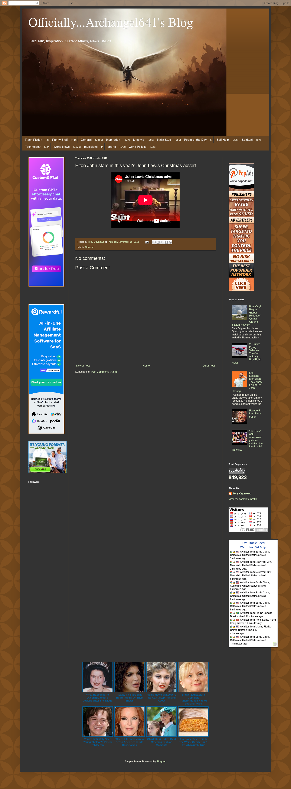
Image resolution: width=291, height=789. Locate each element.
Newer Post (83, 365)
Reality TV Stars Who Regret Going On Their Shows (129, 697)
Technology (32, 146)
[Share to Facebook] (166, 242)
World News (61, 146)
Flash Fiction (33, 139)
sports (112, 146)
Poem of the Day (195, 139)
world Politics (137, 146)
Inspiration (113, 139)
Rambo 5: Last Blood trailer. (255, 413)
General (86, 139)
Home (146, 365)
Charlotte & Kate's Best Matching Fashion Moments (161, 742)
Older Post (209, 365)
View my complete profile (243, 499)
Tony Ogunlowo (242, 493)
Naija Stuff (164, 139)
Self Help (223, 139)
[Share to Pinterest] (170, 242)
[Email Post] (147, 242)
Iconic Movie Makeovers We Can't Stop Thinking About (161, 697)
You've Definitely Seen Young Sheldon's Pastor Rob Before (97, 742)
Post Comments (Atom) (104, 371)
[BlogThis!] (158, 242)
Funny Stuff (60, 139)
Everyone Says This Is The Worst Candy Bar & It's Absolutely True (193, 742)
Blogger (161, 761)
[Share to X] (162, 242)
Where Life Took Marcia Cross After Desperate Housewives (129, 742)
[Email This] (154, 242)
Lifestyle (138, 139)
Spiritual (247, 139)
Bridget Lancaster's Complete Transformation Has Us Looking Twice (193, 699)
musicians (91, 146)
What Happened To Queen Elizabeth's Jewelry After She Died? (97, 697)
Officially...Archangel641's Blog (110, 21)
